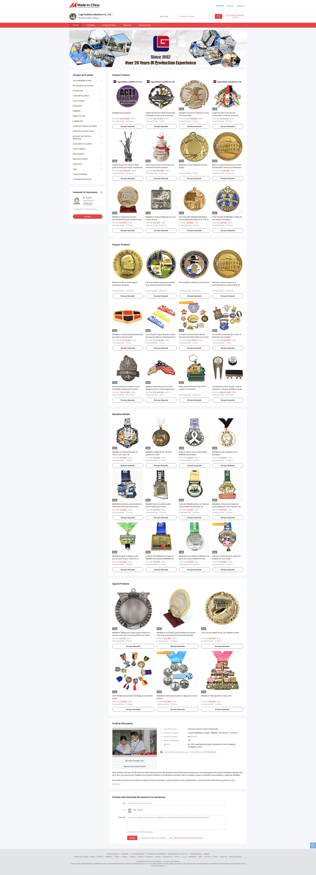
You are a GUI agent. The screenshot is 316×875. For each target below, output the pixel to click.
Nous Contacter (145, 25)
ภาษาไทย (207, 857)
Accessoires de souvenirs (82, 144)
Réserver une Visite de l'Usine (135, 766)
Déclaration (125, 854)
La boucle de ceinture (81, 95)
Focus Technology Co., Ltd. (157, 861)
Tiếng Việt (223, 857)
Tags (75, 169)
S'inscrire (230, 6)
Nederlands (192, 857)
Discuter (89, 204)
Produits (91, 25)
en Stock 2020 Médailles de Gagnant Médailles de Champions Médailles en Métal (160, 558)
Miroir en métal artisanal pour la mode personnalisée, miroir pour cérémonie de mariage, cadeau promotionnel (227, 167)
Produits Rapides (195, 854)
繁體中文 (109, 857)
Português (149, 857)
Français (124, 857)
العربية (184, 857)
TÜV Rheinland (209, 752)
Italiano (158, 857)
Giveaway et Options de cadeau (85, 126)
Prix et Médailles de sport (82, 80)
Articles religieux (79, 149)
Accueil (75, 25)
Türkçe (215, 857)
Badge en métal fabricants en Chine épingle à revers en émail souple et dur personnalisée (160, 389)
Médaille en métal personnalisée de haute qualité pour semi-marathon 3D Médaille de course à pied (226, 506)
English (92, 857)
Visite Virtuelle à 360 (136, 761)
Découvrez (127, 25)
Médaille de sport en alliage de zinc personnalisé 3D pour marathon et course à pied (125, 558)
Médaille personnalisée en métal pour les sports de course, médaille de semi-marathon (194, 558)
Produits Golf (78, 90)
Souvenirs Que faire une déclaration (82, 137)
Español (132, 857)
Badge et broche (79, 116)
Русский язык (167, 857)
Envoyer (132, 838)
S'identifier (220, 6)
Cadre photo (77, 164)
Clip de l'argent (78, 154)
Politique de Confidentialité (156, 854)
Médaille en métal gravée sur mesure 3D (216, 696)
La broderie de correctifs (82, 179)
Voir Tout (115, 784)
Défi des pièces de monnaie (83, 85)
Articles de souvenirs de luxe (83, 131)
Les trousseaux (79, 101)
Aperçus (206, 854)
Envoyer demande (128, 126)
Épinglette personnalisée (121, 113)
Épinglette (76, 111)
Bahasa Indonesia (236, 857)
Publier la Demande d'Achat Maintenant (186, 838)
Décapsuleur (77, 106)
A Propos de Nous (109, 25)
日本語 (117, 857)
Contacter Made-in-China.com (178, 854)
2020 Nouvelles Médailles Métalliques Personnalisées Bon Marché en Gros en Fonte (194, 219)
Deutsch (140, 857)
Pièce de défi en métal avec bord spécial (194, 282)
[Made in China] (85, 5)
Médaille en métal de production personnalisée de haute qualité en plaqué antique (127, 219)
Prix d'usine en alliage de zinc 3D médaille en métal (220, 632)
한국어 (177, 857)
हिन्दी (200, 857)
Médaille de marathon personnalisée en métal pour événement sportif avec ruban (127, 506)
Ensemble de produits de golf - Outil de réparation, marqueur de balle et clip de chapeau (227, 389)
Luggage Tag (78, 121)
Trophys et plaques (80, 174)
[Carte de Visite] (101, 192)
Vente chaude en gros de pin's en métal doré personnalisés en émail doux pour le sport (161, 337)
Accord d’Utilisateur (137, 854)
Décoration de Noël (80, 159)
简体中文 (100, 857)
